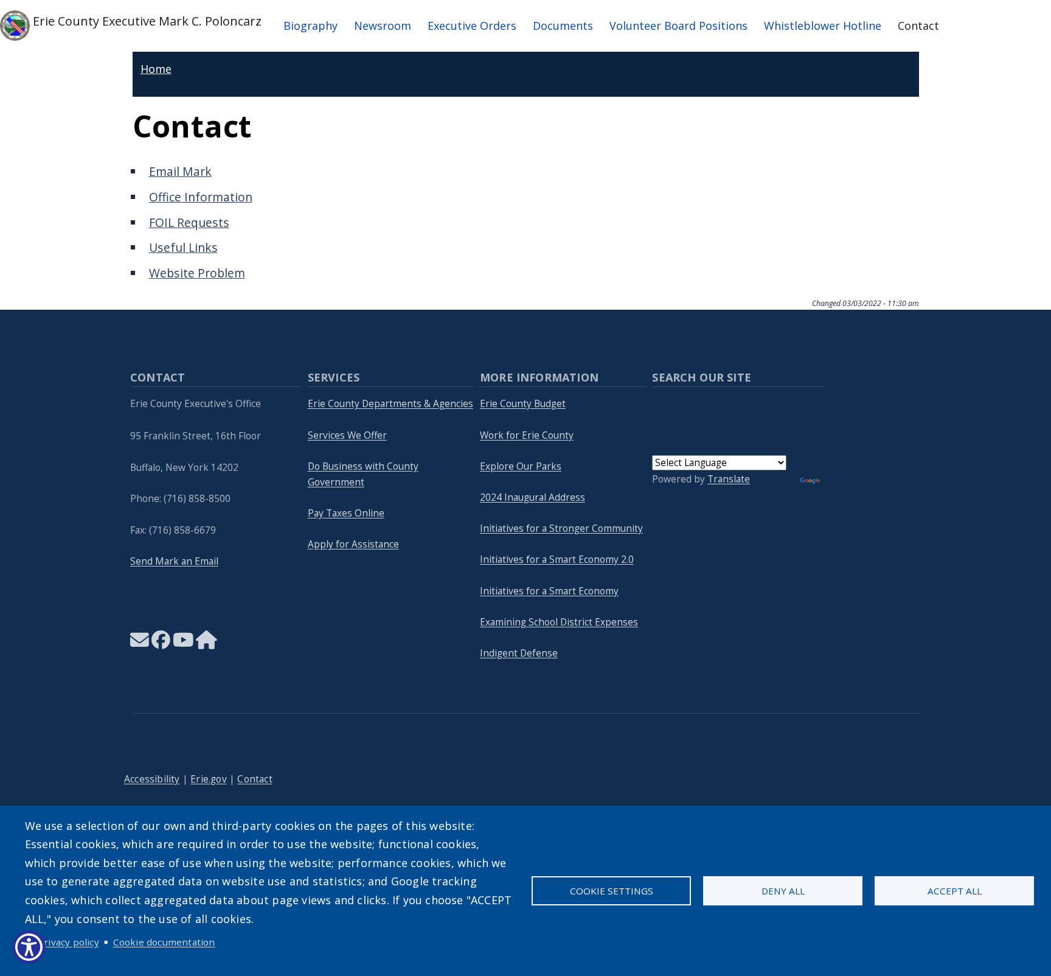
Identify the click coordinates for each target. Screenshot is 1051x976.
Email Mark (180, 171)
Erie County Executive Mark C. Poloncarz (146, 20)
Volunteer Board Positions (678, 25)
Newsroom (382, 25)
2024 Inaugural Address (532, 497)
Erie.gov (208, 779)
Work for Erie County (527, 435)
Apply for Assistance (353, 544)
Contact (918, 25)
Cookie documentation (164, 942)
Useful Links (183, 247)
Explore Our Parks (520, 466)
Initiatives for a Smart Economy (549, 591)
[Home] (206, 643)
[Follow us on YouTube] (183, 643)
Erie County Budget (523, 403)
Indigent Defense (519, 653)
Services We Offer (347, 435)
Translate (728, 479)
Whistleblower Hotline (822, 25)
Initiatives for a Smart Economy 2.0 (557, 559)
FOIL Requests (189, 222)
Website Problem (197, 273)
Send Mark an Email (174, 561)
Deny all (783, 891)
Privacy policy (68, 942)
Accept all (955, 891)
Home (156, 68)
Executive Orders (472, 25)
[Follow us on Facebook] (160, 643)
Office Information (200, 197)
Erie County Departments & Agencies (390, 403)
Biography (310, 25)
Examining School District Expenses (559, 622)
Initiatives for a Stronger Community (561, 528)
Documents (563, 25)
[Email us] (139, 643)
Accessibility (152, 779)
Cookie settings (611, 891)
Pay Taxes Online (346, 513)
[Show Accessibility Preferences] (29, 947)
